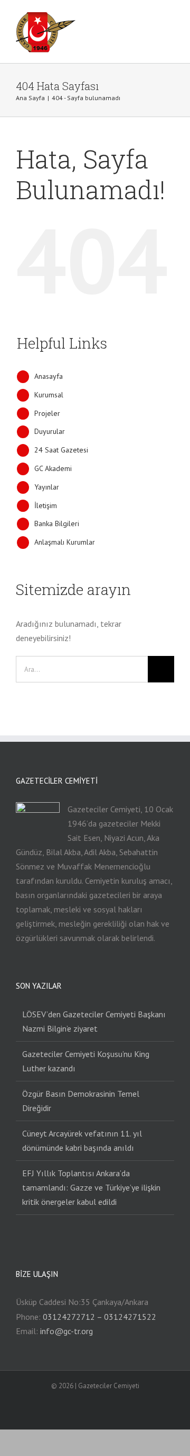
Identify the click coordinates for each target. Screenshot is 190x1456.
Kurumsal (48, 394)
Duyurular (49, 431)
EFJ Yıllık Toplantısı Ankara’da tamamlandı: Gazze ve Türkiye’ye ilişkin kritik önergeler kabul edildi (91, 1187)
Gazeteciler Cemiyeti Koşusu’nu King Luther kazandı (85, 1061)
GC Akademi (53, 468)
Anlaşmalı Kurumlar (64, 542)
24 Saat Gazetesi (61, 450)
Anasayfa (48, 376)
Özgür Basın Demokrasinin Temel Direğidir (80, 1100)
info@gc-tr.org (66, 1331)
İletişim (45, 505)
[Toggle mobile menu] (170, 20)
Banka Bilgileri (56, 523)
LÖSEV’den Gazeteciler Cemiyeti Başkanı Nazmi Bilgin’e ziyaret (94, 1021)
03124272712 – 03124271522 (99, 1316)
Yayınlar (46, 487)
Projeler (47, 413)
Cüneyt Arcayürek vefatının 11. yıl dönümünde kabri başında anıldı (82, 1140)
